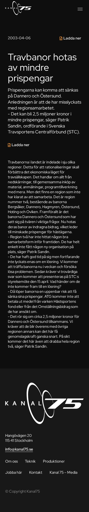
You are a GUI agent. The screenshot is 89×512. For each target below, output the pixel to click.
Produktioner (54, 461)
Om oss (11, 461)
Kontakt (35, 472)
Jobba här (13, 472)
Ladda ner (72, 38)
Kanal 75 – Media (63, 472)
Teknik (30, 461)
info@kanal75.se (19, 449)
